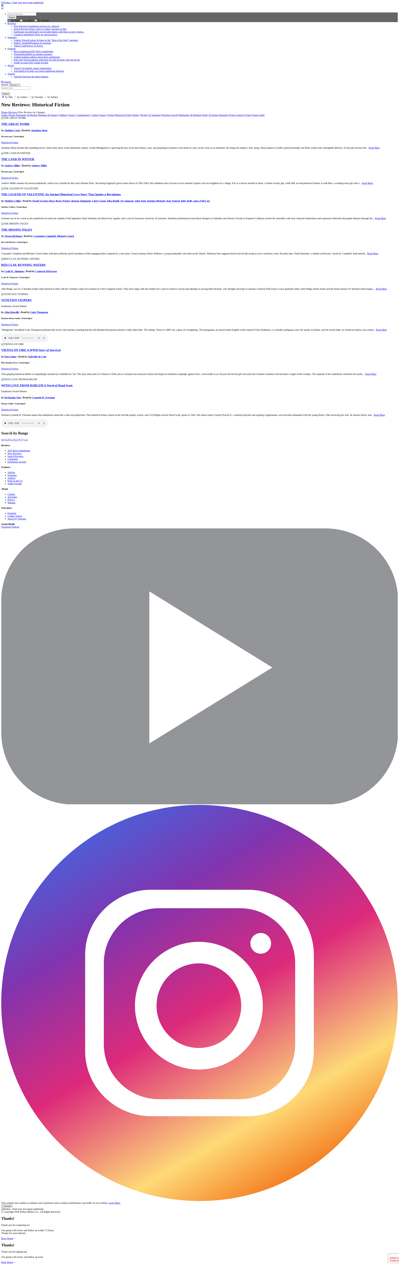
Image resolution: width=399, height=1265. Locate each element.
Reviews (11, 23)
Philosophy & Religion (190, 115)
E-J (11, 439)
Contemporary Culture (87, 115)
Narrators (12, 37)
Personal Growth (169, 115)
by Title (15, 20)
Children (62, 115)
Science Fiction (243, 115)
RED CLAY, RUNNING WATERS (23, 265)
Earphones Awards (16, 462)
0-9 (3, 439)
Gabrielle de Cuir (37, 356)
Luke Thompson (39, 312)
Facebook (6, 527)
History (136, 115)
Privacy (11, 500)
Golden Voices (14, 516)
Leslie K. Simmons (14, 271)
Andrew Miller (12, 165)
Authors (11, 478)
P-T (21, 439)
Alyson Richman (13, 236)
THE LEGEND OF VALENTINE (61, 194)
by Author (28, 20)
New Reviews (14, 453)
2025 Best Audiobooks (18, 450)
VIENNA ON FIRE (30, 350)
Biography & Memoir (27, 115)
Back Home (7, 1238)
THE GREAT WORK (15, 124)
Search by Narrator (16, 519)
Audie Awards (14, 483)
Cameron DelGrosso (46, 271)
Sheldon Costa (12, 130)
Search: (5, 84)
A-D (7, 439)
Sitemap (11, 502)
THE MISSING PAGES (16, 229)
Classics (72, 115)
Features (11, 48)
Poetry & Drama (210, 115)
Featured (11, 513)
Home (4, 112)
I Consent (6, 1206)
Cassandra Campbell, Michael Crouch (53, 236)
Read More (374, 148)
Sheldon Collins (13, 201)
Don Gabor (11, 356)
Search (7, 82)
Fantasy (103, 115)
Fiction (110, 115)
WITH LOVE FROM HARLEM (36, 385)
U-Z (26, 439)
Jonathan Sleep (39, 130)
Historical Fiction (123, 115)
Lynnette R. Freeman (43, 397)
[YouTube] (199, 803)
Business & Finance (48, 115)
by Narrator (43, 20)
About (10, 65)
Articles (11, 74)
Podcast (15, 527)
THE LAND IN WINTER (17, 159)
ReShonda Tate (13, 397)
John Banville (12, 312)
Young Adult (258, 115)
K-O (16, 439)
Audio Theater (8, 115)
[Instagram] (199, 1200)
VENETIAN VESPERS (16, 300)
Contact (11, 494)
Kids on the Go (15, 481)
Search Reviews (15, 456)
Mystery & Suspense (150, 115)
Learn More (114, 1203)
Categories (12, 459)
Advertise (12, 497)
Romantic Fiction (227, 115)
